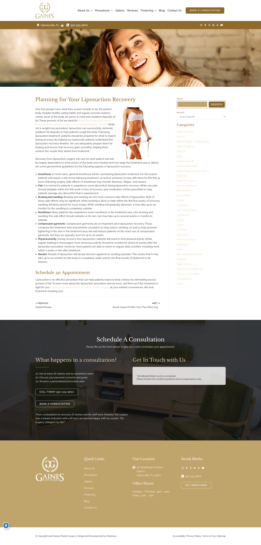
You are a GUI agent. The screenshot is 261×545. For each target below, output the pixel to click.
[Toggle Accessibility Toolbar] (6, 525)
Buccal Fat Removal (187, 185)
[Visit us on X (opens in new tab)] (209, 25)
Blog (86, 501)
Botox (180, 156)
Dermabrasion (184, 190)
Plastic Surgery (184, 264)
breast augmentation (187, 166)
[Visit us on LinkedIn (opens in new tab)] (213, 25)
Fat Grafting (182, 205)
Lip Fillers (181, 230)
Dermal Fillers (183, 195)
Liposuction (182, 234)
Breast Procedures (186, 180)
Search (180, 99)
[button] (90, 10)
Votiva (180, 283)
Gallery (88, 481)
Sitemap (221, 536)
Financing (89, 494)
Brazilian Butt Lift (185, 161)
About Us (89, 468)
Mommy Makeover (186, 239)
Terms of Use (209, 536)
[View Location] (39, 25)
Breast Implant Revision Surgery (193, 171)
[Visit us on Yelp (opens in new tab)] (217, 25)
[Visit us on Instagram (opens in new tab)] (201, 25)
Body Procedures (186, 146)
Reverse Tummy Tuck (188, 274)
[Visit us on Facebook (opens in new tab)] (205, 25)
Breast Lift (182, 176)
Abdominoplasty (185, 131)
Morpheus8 (182, 244)
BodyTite (181, 151)
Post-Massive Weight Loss (190, 269)
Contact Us (90, 507)
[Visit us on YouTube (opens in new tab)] (221, 25)
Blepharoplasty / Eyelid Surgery (193, 141)
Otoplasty (182, 259)
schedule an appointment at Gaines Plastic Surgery (80, 287)
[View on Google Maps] (62, 25)
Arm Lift (181, 136)
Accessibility (179, 536)
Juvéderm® (183, 215)
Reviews (89, 488)
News (179, 249)
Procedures (90, 475)
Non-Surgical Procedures (190, 254)
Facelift (180, 200)
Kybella (180, 220)
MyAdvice (111, 536)
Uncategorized (184, 279)
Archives (180, 112)
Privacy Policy (194, 536)
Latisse (180, 225)
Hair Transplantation (187, 210)
